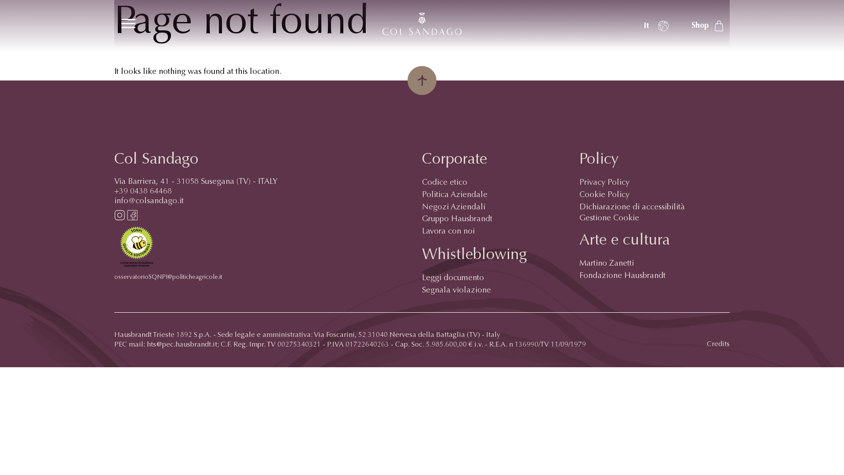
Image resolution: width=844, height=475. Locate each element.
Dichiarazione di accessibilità (632, 208)
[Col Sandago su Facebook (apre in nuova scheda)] (132, 219)
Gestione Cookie (609, 219)
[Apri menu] (128, 23)
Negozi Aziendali (453, 208)
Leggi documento (453, 278)
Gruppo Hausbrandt (457, 219)
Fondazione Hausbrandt (622, 276)
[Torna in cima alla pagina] (422, 80)
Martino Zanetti (606, 264)
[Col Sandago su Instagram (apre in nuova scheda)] (119, 219)
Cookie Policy (604, 195)
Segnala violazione (456, 291)
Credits (718, 344)
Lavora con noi (448, 232)
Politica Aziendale (454, 195)
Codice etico (444, 183)
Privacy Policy (604, 183)
